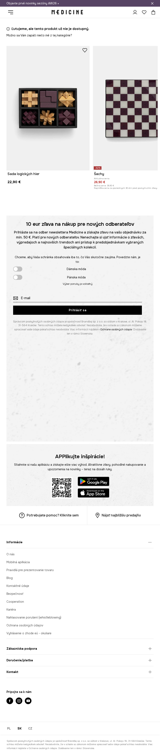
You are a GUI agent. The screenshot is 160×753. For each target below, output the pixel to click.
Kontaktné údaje (17, 586)
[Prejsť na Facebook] (9, 701)
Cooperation (15, 602)
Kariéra (11, 609)
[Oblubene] (144, 12)
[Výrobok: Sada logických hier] (48, 108)
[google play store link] (93, 482)
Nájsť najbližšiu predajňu (121, 515)
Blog (9, 578)
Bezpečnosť (14, 594)
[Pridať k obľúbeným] (85, 50)
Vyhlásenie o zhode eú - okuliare (28, 633)
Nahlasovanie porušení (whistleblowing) (33, 617)
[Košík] (152, 12)
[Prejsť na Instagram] (19, 701)
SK (19, 728)
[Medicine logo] (67, 12)
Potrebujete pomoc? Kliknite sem (53, 515)
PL (9, 728)
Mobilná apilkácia (18, 562)
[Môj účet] (135, 12)
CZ (30, 728)
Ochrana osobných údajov (24, 625)
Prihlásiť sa (77, 310)
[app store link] (93, 493)
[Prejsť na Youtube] (28, 701)
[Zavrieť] (152, 3)
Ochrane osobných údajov (116, 329)
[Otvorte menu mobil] (12, 12)
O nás (10, 554)
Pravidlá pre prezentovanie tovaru (30, 570)
